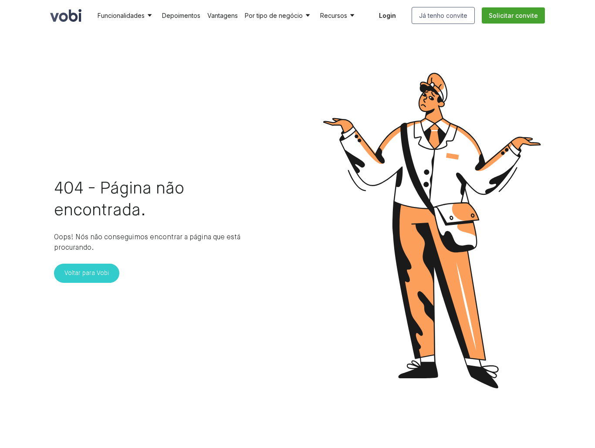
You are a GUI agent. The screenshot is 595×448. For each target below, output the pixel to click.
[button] (126, 15)
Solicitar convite (513, 15)
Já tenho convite (443, 15)
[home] (65, 15)
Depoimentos (181, 15)
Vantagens (222, 15)
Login (387, 15)
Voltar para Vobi (86, 273)
